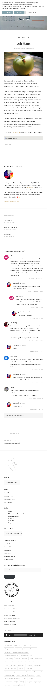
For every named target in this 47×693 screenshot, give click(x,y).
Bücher (17, 658)
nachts (31, 678)
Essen (14, 662)
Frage (7, 665)
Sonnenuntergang (9, 556)
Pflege (22, 682)
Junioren (14, 668)
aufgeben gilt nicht (10, 227)
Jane (5, 615)
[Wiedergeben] (7, 635)
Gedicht (29, 665)
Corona (7, 662)
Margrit (6, 609)
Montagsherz (8, 550)
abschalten (8, 645)
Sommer (7, 685)
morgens (31, 675)
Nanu (5, 612)
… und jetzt (7, 553)
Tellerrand (7, 234)
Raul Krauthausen (13, 516)
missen (17, 132)
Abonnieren (9, 577)
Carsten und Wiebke (36, 658)
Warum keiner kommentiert (16, 514)
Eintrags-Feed (8, 496)
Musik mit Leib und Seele (12, 678)
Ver (13, 132)
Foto (34, 662)
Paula (10, 511)
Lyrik (18, 675)
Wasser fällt (7, 547)
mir (15, 190)
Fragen (13, 665)
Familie (20, 662)
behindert (8, 652)
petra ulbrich (17, 283)
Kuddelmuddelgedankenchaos (14, 672)
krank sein (29, 668)
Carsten (24, 658)
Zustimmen (7, 12)
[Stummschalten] (34, 635)
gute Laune (37, 665)
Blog (9, 523)
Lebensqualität (37, 672)
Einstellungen (12, 7)
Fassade (28, 662)
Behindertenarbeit (26, 655)
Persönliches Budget (11, 682)
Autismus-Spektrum (30, 649)
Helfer (7, 668)
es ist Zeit (7, 544)
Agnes (12, 387)
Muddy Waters (8, 559)
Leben (28, 672)
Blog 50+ (11, 520)
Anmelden (7, 493)
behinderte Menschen (11, 655)
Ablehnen (19, 12)
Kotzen (21, 668)
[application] (23, 635)
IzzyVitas (11, 518)
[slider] (39, 635)
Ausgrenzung (9, 649)
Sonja (5, 621)
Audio (30, 645)
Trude (6, 624)
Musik (38, 675)
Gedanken (21, 665)
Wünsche (30, 187)
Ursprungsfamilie (18, 685)
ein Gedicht (8, 220)
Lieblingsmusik (9, 675)
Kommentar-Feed (9, 499)
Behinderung (23, 37)
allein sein (17, 645)
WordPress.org (9, 502)
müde (24, 678)
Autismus (19, 649)
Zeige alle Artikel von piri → (12, 201)
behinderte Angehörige (20, 652)
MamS (24, 675)
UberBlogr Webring (29, 27)
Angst (24, 645)
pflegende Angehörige (34, 682)
